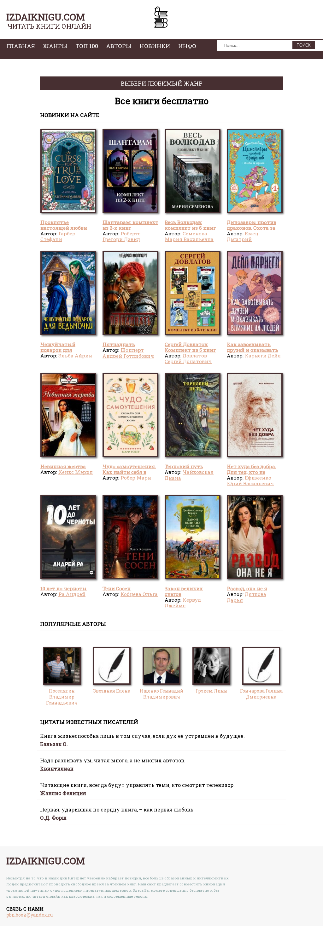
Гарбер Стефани (57, 236)
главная (20, 46)
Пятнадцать (119, 344)
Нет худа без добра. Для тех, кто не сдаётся (251, 472)
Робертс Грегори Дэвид (121, 236)
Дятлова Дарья (246, 597)
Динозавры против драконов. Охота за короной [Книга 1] (251, 228)
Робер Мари (135, 477)
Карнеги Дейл (263, 355)
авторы (119, 46)
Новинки (154, 46)
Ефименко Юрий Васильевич (250, 480)
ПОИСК (304, 45)
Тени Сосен (117, 588)
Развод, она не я (247, 588)
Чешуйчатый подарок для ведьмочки (57, 350)
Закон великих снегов (184, 591)
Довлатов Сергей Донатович (188, 358)
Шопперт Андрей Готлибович (128, 353)
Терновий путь (184, 466)
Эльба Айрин (75, 355)
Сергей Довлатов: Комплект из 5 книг (190, 347)
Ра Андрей (71, 594)
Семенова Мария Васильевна (189, 236)
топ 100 (86, 46)
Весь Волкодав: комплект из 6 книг (190, 225)
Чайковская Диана (189, 475)
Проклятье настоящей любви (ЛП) (63, 228)
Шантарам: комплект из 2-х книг (130, 225)
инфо (187, 46)
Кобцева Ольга (139, 594)
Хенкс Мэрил (75, 472)
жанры (55, 46)
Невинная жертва (63, 466)
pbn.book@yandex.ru (29, 915)
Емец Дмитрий (242, 236)
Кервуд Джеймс (183, 603)
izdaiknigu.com (45, 17)
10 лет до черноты (63, 588)
